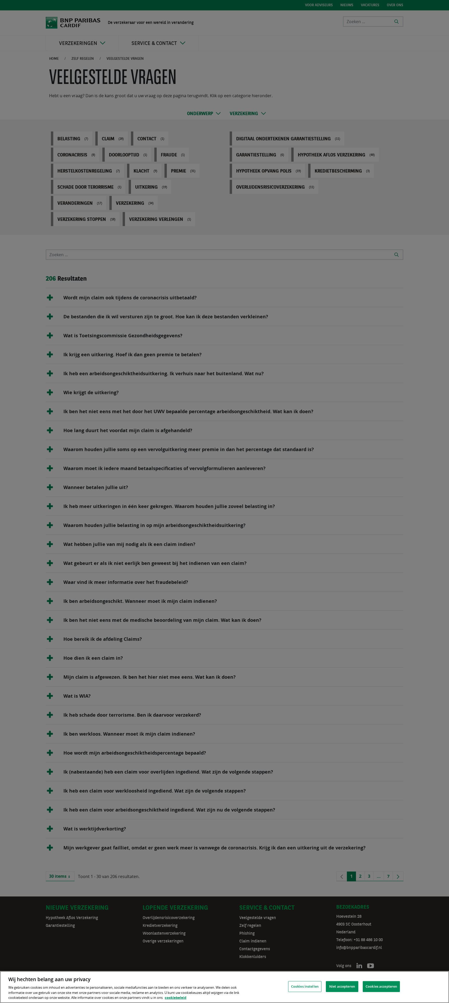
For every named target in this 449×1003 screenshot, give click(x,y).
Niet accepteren (342, 986)
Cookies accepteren (381, 986)
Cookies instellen (305, 986)
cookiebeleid (175, 997)
